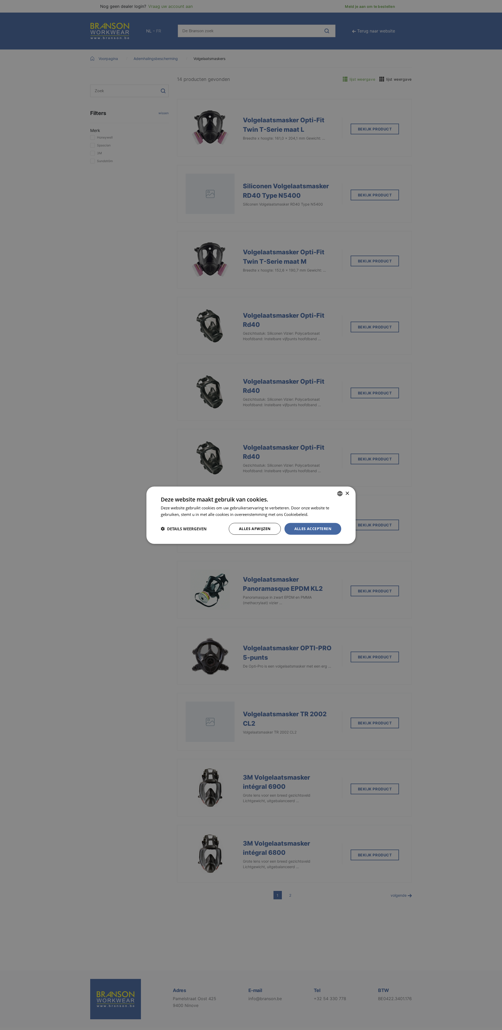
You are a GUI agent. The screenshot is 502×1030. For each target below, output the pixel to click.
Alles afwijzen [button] (255, 528)
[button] (184, 528)
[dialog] (251, 515)
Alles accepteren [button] (312, 528)
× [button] (347, 493)
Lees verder (319, 514)
